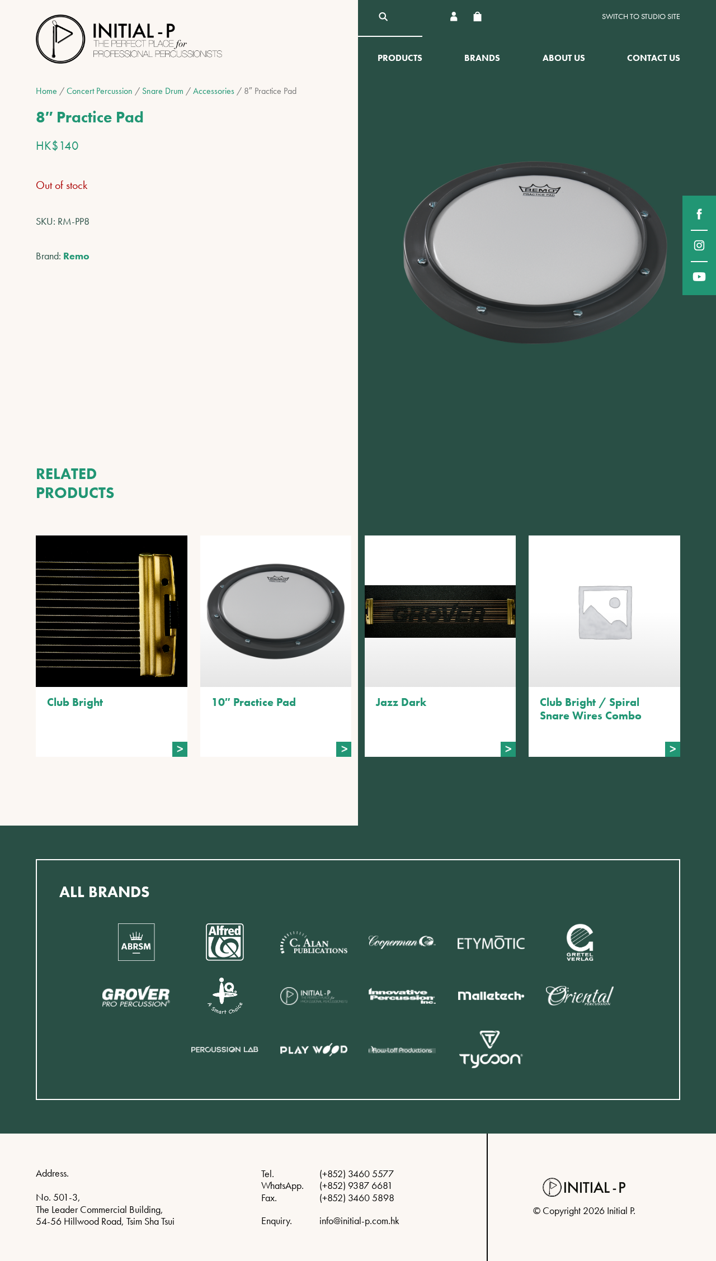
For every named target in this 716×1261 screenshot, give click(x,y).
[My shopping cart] (477, 16)
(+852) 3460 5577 (356, 1173)
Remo (76, 255)
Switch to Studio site (641, 16)
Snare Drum (162, 91)
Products (400, 58)
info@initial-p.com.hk (359, 1220)
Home (46, 91)
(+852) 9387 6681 (356, 1185)
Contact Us (653, 58)
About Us (564, 58)
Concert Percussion (100, 91)
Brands (482, 58)
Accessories (213, 91)
